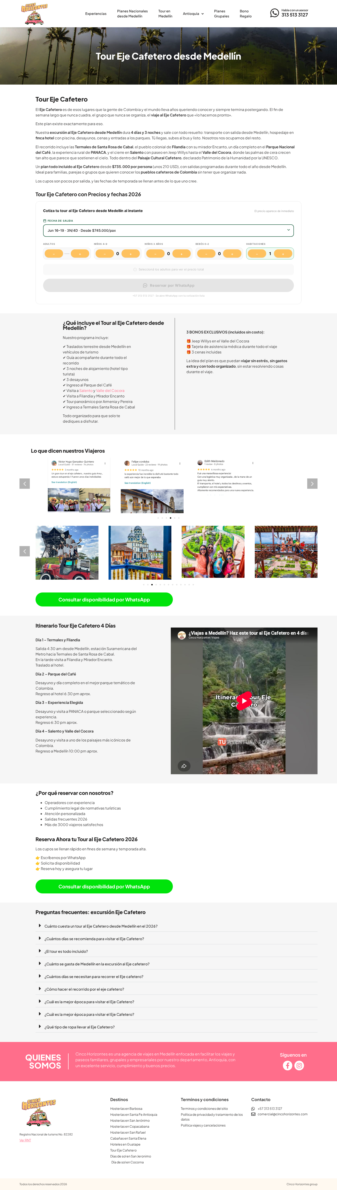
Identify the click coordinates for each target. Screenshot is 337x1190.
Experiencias (96, 13)
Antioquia (191, 13)
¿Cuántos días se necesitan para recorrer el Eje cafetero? (93, 980)
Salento (86, 390)
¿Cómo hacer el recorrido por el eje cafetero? (84, 992)
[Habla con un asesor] (275, 13)
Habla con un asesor (295, 10)
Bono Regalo (246, 13)
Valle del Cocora (110, 390)
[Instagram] (299, 1069)
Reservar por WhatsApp (172, 285)
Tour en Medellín (165, 13)
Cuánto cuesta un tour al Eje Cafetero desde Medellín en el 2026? (100, 929)
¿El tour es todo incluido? (66, 954)
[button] (24, 485)
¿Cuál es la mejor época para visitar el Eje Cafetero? (89, 1005)
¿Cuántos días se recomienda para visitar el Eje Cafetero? (94, 942)
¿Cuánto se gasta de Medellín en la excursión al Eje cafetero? (96, 967)
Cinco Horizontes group (302, 1187)
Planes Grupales (221, 13)
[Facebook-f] (288, 1069)
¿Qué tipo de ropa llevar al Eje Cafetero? (79, 1030)
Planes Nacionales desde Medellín (132, 13)
